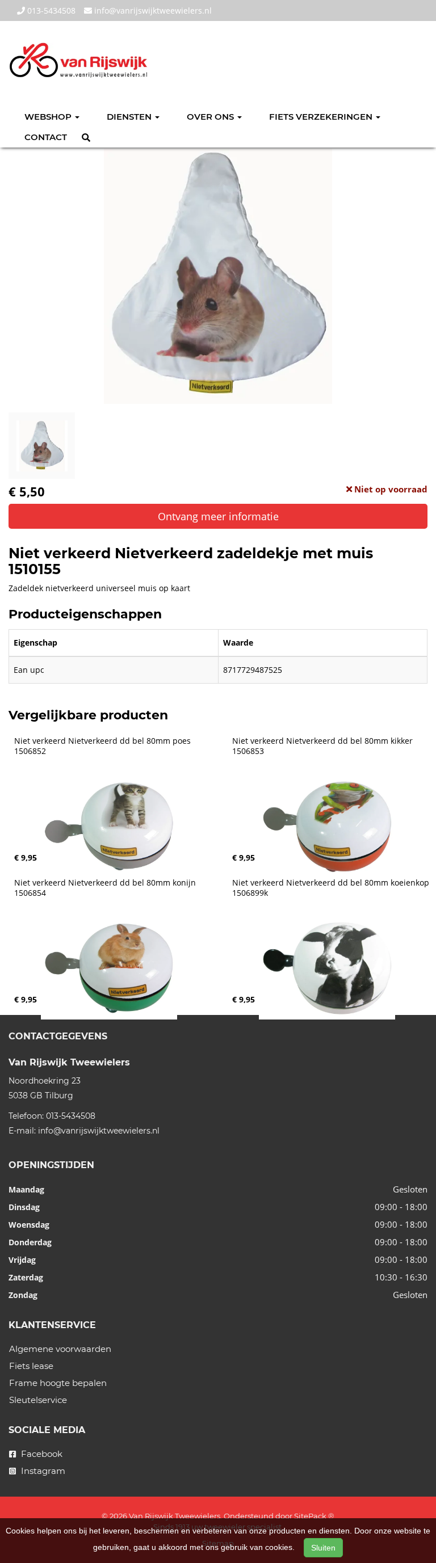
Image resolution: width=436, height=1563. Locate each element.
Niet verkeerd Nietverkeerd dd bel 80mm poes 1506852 (103, 746)
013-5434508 (50, 10)
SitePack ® (314, 1515)
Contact (45, 137)
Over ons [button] (211, 116)
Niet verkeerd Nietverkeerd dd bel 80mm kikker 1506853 (323, 746)
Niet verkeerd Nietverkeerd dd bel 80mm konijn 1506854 (106, 888)
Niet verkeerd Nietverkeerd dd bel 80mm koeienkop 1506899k (331, 888)
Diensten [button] (130, 116)
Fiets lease (31, 1365)
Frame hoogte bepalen (58, 1382)
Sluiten (323, 1547)
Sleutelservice (38, 1400)
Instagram (42, 1470)
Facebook (40, 1453)
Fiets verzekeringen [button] (322, 116)
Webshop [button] (49, 116)
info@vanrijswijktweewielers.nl (152, 10)
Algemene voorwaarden (60, 1348)
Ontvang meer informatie (218, 516)
